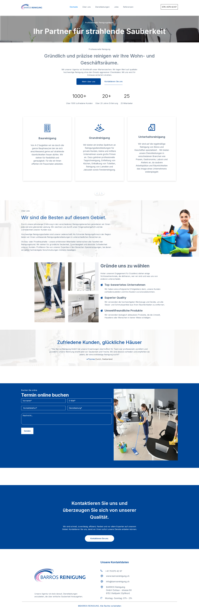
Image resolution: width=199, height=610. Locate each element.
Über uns (86, 7)
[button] (97, 193)
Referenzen (128, 7)
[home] (31, 7)
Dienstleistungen (102, 7)
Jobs (116, 7)
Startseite (74, 7)
